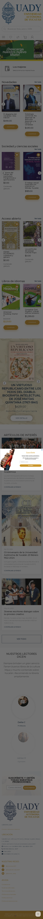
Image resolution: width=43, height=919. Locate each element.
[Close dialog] (42, 449)
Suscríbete (30, 465)
